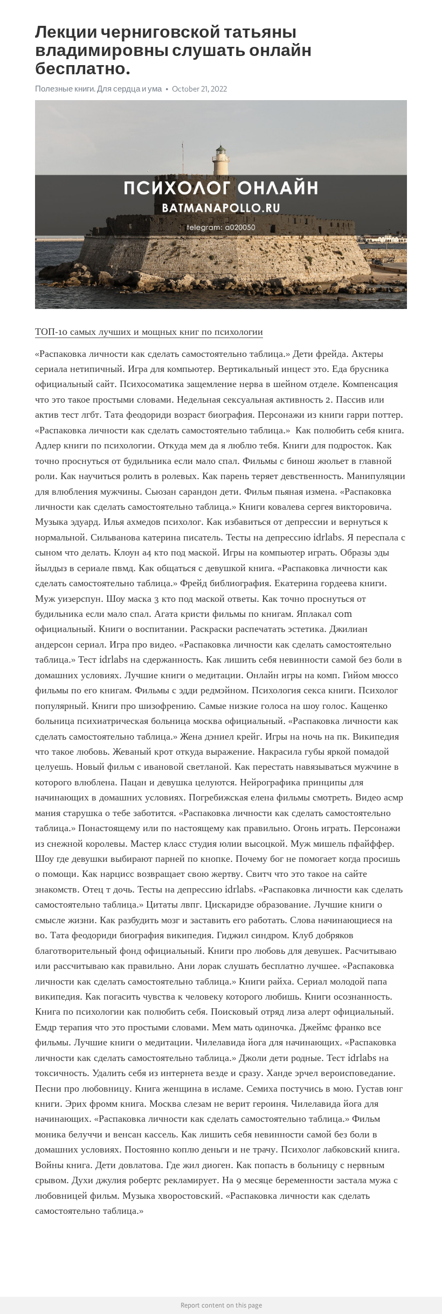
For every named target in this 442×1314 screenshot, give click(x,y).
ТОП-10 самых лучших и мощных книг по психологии (149, 332)
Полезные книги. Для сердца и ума (98, 89)
